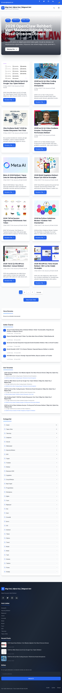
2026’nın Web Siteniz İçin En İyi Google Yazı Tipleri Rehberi (24, 650)
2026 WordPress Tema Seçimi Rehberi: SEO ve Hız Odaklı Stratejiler (46, 266)
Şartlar (53, 687)
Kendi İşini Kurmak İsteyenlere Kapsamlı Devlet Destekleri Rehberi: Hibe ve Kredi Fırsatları (32, 342)
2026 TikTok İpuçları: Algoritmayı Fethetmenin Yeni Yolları (14, 220)
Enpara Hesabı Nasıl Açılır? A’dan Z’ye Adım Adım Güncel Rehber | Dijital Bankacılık (30, 336)
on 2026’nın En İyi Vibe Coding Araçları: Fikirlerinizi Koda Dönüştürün (20, 378)
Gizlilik (47, 687)
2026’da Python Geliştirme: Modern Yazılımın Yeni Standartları (45, 220)
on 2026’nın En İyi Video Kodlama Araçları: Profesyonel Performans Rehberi (22, 402)
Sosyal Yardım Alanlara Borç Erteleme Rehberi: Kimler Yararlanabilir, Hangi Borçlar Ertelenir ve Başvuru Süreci (30, 330)
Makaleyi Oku (11, 49)
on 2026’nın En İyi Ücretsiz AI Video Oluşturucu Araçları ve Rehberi (19, 410)
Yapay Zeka (25, 19)
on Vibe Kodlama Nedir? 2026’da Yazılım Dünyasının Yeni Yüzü (19, 394)
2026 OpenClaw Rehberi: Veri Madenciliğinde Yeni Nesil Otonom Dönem (28, 30)
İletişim (59, 687)
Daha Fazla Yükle (31, 299)
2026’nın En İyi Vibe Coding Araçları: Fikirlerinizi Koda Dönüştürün (45, 83)
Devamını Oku (8, 99)
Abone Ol (31, 678)
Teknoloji (16, 19)
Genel (8, 19)
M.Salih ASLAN (24, 133)
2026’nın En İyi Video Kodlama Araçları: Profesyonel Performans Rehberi (46, 130)
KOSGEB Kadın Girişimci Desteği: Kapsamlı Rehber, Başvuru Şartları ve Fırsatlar (29, 355)
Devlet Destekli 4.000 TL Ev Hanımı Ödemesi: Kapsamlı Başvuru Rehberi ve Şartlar (30, 349)
